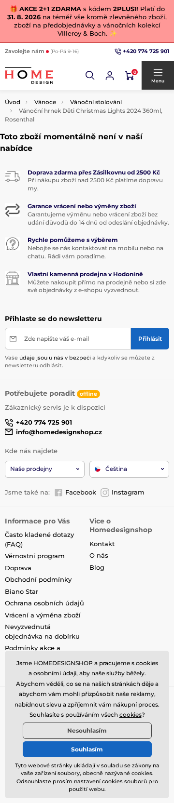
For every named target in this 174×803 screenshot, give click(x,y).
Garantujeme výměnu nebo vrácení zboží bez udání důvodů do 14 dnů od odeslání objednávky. (98, 218)
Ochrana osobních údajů (44, 603)
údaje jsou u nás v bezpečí (55, 357)
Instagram (128, 492)
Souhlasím (87, 749)
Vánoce (45, 102)
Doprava (18, 568)
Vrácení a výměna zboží (43, 615)
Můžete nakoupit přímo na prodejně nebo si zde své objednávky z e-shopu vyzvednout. (97, 286)
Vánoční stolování (96, 102)
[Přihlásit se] (109, 75)
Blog (96, 567)
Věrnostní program (35, 556)
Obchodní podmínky (38, 579)
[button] (90, 75)
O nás (98, 555)
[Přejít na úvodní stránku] (29, 75)
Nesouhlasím (87, 730)
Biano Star (21, 591)
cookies (130, 714)
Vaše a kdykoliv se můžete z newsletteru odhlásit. (80, 361)
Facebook (80, 492)
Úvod (12, 102)
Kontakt (102, 544)
